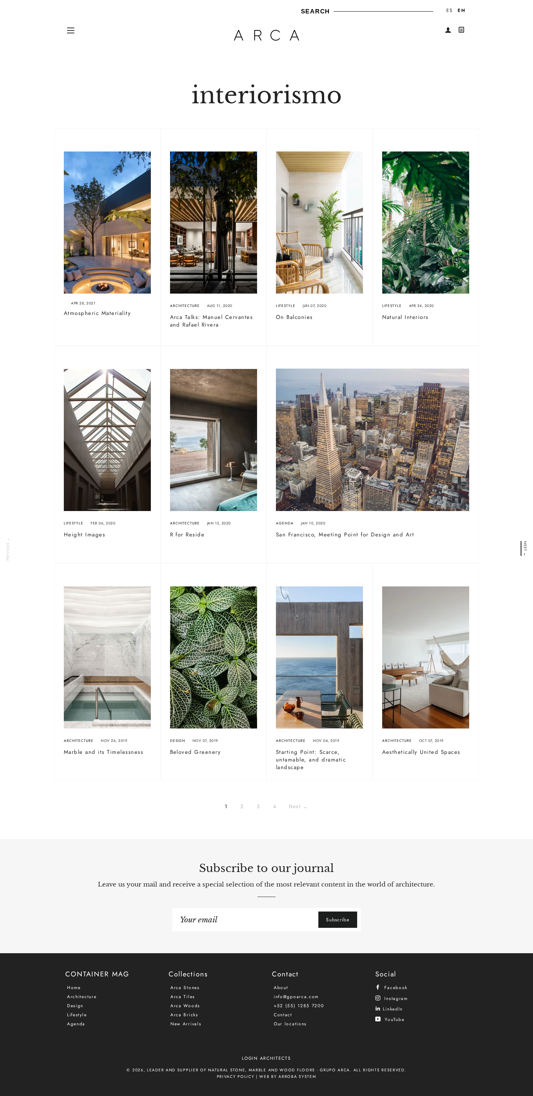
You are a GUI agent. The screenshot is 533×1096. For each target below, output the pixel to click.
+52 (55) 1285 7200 (299, 1005)
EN (461, 10)
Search (315, 11)
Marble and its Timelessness (104, 752)
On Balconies (294, 317)
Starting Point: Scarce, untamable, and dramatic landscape (311, 759)
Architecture (185, 305)
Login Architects (266, 1058)
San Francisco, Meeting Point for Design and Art (345, 535)
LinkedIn (392, 1009)
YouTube (393, 1019)
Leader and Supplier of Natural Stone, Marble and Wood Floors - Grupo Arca (248, 1070)
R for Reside (187, 535)
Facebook (395, 987)
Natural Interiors (405, 317)
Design (177, 740)
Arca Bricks (184, 1015)
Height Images (85, 535)
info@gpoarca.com (296, 996)
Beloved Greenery (195, 752)
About (281, 987)
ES (449, 10)
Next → (525, 548)
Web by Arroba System (287, 1076)
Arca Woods (185, 1005)
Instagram (395, 998)
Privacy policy (236, 1076)
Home (74, 987)
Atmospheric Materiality (97, 313)
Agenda (285, 523)
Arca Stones (185, 987)
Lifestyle (286, 305)
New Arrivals (185, 1024)
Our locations (290, 1024)
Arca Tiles (182, 996)
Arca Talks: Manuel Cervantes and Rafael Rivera (211, 321)
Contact (283, 1015)
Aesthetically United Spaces (421, 752)
